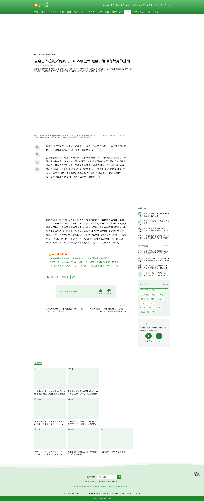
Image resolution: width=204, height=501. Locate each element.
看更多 (166, 208)
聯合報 (107, 5)
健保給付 (110, 165)
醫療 (62, 11)
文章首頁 (119, 486)
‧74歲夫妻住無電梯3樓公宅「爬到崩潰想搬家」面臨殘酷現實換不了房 (83, 262)
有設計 (135, 5)
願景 (150, 5)
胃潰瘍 (158, 307)
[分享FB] (37, 147)
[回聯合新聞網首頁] (36, 5)
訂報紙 (122, 493)
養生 (43, 11)
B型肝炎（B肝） (146, 303)
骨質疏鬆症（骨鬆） (148, 299)
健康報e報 (91, 477)
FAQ (73, 493)
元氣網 (41, 54)
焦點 (36, 11)
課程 (83, 11)
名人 (142, 11)
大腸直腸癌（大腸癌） (148, 295)
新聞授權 (84, 493)
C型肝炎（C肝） (146, 307)
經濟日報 (116, 5)
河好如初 (125, 5)
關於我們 (129, 493)
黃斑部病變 (144, 312)
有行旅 (143, 5)
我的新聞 (158, 5)
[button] (168, 12)
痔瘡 (162, 295)
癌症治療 (50, 146)
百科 (69, 11)
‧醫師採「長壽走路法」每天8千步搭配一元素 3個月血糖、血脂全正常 (83, 265)
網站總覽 (137, 493)
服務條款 (92, 493)
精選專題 (96, 486)
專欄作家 (127, 486)
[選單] (169, 5)
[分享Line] (37, 154)
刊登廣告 (66, 493)
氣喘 (153, 312)
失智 (100, 11)
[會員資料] (165, 5)
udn (36, 54)
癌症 (128, 11)
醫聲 (107, 11)
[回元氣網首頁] (43, 5)
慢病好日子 (117, 11)
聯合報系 (115, 493)
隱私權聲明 (106, 493)
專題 (149, 11)
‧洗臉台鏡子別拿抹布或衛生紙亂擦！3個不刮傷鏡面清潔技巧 (79, 258)
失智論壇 (52, 11)
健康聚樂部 (87, 486)
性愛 (135, 11)
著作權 (98, 493)
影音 (76, 11)
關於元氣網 (77, 486)
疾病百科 (104, 486)
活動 (156, 11)
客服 (77, 493)
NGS (73, 149)
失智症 (161, 299)
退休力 (92, 11)
